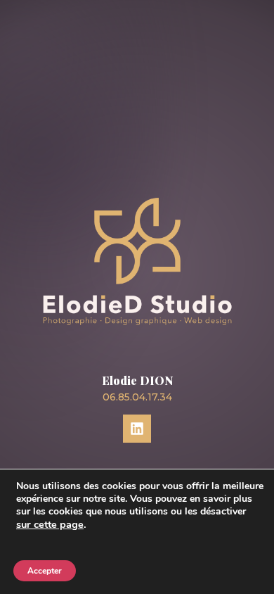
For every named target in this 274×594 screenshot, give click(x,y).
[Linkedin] (137, 429)
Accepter (44, 570)
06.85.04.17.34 (137, 397)
